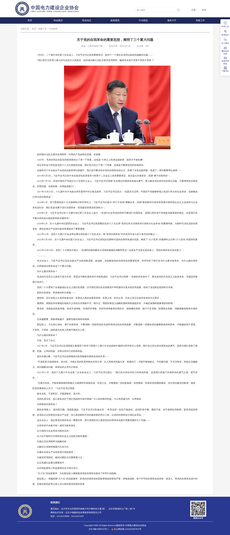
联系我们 (55, 502)
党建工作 (200, 20)
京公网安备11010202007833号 (127, 529)
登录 (204, 10)
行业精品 (143, 20)
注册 (193, 10)
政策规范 (115, 20)
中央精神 (53, 29)
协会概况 (58, 20)
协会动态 (86, 20)
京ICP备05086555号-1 (99, 529)
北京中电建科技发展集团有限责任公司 (83, 512)
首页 (30, 20)
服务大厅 (171, 20)
